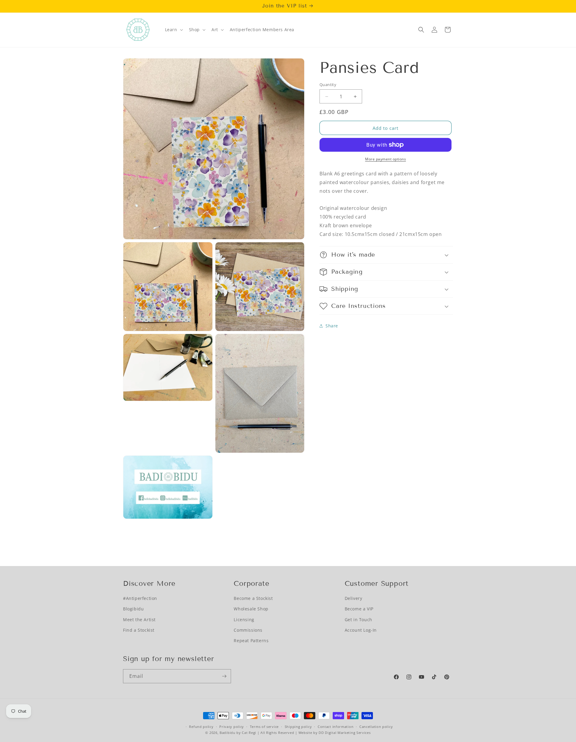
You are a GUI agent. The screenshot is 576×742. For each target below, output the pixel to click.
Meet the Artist (139, 619)
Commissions (248, 630)
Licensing (244, 619)
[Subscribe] (224, 676)
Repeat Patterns (251, 640)
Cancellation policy (376, 726)
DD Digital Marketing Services (344, 733)
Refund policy (201, 726)
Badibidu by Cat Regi (238, 733)
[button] (173, 29)
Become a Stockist (253, 598)
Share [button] (332, 326)
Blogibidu (133, 609)
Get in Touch (358, 619)
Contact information (335, 726)
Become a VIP (359, 609)
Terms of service (264, 726)
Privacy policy (231, 726)
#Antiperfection (140, 598)
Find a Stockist (138, 630)
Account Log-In (361, 630)
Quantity (328, 84)
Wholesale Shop (251, 609)
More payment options (385, 159)
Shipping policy (298, 726)
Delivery (353, 598)
